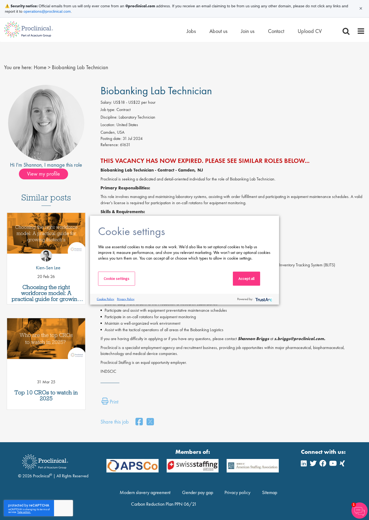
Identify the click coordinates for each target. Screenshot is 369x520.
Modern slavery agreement (145, 492)
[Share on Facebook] (139, 422)
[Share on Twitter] (150, 422)
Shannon (33, 164)
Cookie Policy (105, 299)
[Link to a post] (46, 237)
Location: (107, 125)
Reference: (109, 144)
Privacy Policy (126, 299)
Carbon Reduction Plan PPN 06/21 (164, 504)
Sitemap (269, 492)
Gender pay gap (197, 492)
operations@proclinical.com (47, 11)
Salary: (106, 102)
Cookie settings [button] (116, 278)
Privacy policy (237, 492)
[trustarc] (263, 299)
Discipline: (109, 117)
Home (40, 67)
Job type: (107, 109)
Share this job (114, 421)
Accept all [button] (246, 278)
